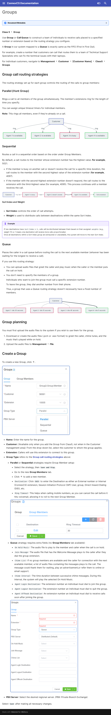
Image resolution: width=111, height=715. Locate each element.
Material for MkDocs (19, 712)
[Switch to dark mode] (99, 3)
